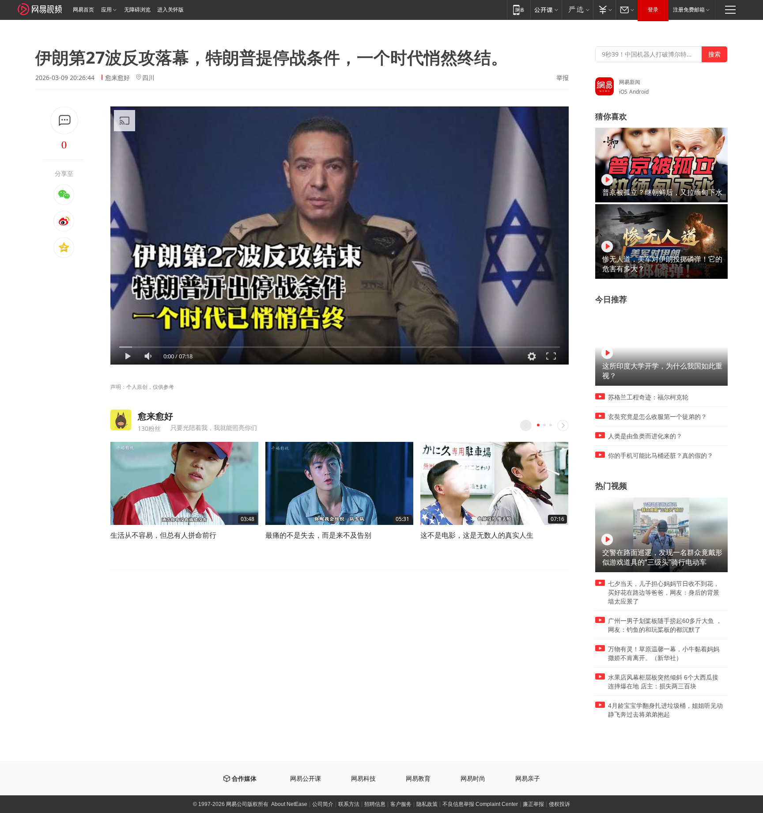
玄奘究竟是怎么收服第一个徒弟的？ (657, 416)
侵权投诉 (559, 804)
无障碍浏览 (137, 10)
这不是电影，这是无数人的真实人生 (476, 535)
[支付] (604, 9)
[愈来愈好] (120, 420)
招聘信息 (374, 804)
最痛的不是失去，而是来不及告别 (318, 535)
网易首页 (83, 10)
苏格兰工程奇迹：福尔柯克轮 (648, 397)
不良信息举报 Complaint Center (480, 804)
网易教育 (418, 779)
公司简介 (322, 804)
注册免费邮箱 (689, 10)
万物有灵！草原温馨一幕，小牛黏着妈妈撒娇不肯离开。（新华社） (663, 653)
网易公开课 (305, 779)
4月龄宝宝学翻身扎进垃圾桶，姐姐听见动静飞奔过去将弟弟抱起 (665, 710)
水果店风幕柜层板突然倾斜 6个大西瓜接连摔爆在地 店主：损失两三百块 (663, 682)
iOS (623, 91)
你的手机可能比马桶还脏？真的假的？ (660, 455)
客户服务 (401, 804)
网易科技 (363, 779)
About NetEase (289, 804)
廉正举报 (533, 804)
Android (639, 91)
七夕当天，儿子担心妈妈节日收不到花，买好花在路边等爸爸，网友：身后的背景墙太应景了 (663, 592)
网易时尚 (473, 779)
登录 (653, 10)
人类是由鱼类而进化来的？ (645, 436)
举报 (562, 78)
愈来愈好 (117, 77)
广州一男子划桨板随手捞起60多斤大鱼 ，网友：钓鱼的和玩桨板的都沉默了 (665, 625)
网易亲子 (527, 779)
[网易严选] (577, 9)
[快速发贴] (64, 120)
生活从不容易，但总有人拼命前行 (163, 535)
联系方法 (348, 804)
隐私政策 (427, 804)
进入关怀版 (170, 10)
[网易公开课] (546, 9)
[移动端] (518, 9)
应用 (106, 10)
